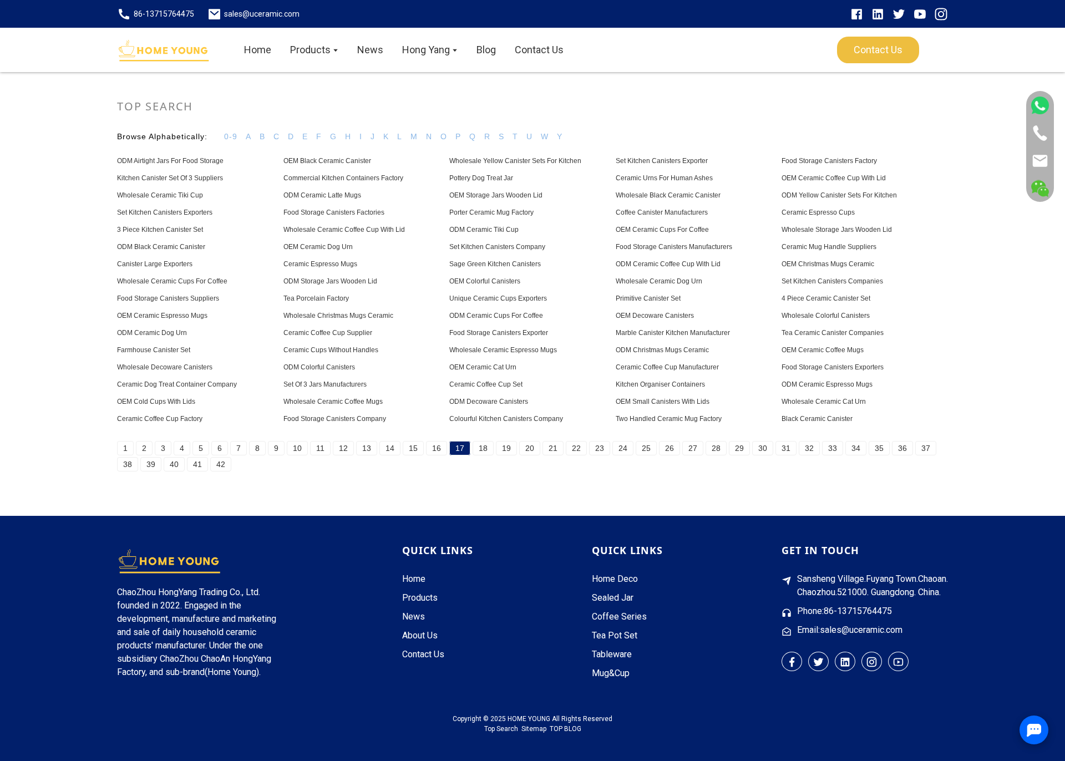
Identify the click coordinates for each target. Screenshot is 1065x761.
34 (855, 448)
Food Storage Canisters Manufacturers (674, 247)
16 (436, 448)
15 (413, 448)
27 (692, 448)
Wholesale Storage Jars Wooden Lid (837, 230)
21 (553, 448)
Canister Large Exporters (154, 264)
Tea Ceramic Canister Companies (833, 333)
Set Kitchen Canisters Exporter (662, 161)
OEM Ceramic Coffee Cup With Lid (834, 178)
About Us (420, 635)
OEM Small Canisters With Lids (662, 401)
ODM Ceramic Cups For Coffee (496, 315)
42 (220, 464)
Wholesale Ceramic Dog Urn (659, 281)
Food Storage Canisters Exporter (498, 333)
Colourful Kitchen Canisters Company (506, 419)
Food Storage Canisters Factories (333, 212)
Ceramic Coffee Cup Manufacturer (667, 367)
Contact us (878, 49)
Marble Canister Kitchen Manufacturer (673, 333)
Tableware (612, 654)
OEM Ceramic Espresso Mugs (162, 315)
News (413, 616)
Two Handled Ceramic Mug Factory (669, 419)
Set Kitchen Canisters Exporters (164, 212)
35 (879, 448)
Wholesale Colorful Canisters (826, 315)
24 (622, 448)
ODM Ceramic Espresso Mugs (827, 384)
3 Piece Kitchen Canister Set (160, 230)
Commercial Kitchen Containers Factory (343, 178)
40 (174, 464)
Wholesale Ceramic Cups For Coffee (172, 281)
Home (413, 579)
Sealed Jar (612, 597)
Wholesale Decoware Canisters (164, 367)
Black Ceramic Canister (817, 419)
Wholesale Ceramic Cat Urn (824, 401)
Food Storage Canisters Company (334, 419)
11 (320, 448)
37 (925, 448)
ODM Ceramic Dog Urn (152, 333)
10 (297, 448)
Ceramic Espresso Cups (818, 212)
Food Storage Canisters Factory (829, 161)
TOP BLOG (565, 729)
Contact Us (423, 654)
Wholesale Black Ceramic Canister (668, 195)
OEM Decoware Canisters (655, 315)
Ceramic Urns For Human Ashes (664, 178)
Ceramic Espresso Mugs (320, 264)
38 (127, 464)
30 (762, 448)
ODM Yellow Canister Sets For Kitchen (839, 195)
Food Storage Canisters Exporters (833, 367)
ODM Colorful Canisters (319, 367)
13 (366, 448)
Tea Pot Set (614, 635)
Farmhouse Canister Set (153, 350)
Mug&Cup (611, 673)
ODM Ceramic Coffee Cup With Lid (668, 264)
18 (483, 448)
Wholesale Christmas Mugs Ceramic (338, 315)
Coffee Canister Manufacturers (662, 212)
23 (599, 448)
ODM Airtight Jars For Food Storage (170, 161)
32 (809, 448)
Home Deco (615, 579)
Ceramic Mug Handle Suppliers (829, 247)
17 (459, 448)
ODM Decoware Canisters (488, 401)
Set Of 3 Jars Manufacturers (325, 384)
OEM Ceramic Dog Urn (318, 247)
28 (716, 448)
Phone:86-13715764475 (844, 611)
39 (150, 464)
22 (576, 448)
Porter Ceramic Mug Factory (491, 212)
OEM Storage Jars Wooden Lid (495, 195)
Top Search (501, 729)
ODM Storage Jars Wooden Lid (330, 281)
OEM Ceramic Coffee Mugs (823, 350)
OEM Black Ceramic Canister (327, 161)
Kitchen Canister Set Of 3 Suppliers (170, 178)
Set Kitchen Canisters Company (497, 247)
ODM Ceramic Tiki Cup (484, 230)
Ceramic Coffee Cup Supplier (327, 333)
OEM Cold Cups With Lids (156, 401)
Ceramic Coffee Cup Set (486, 384)
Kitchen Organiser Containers (660, 384)
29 (739, 448)
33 (832, 448)
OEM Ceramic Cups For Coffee (662, 230)
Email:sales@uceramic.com (849, 630)
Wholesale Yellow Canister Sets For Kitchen (515, 161)
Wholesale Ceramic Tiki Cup (160, 195)
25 (646, 448)
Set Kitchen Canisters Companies (832, 281)
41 (197, 464)
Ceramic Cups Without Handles (330, 350)
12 (343, 448)
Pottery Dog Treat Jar (481, 178)
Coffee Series (619, 616)
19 (506, 448)
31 (786, 448)
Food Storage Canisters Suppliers (168, 298)
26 (669, 448)
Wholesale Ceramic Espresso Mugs (503, 350)
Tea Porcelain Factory (316, 298)
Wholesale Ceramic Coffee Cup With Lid (344, 230)
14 (390, 448)
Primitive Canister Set (648, 298)
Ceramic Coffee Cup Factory (159, 419)
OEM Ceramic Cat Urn (482, 367)
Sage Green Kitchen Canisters (495, 264)
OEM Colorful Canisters (484, 281)
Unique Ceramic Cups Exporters (498, 298)
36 (902, 448)
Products (420, 597)
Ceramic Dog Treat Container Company (177, 384)
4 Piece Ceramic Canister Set (826, 298)
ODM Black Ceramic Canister (161, 247)
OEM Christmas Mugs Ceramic (828, 264)
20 (529, 448)
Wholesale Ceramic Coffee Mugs (333, 401)
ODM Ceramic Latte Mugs (322, 195)
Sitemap (533, 729)
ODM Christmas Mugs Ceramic (662, 350)
